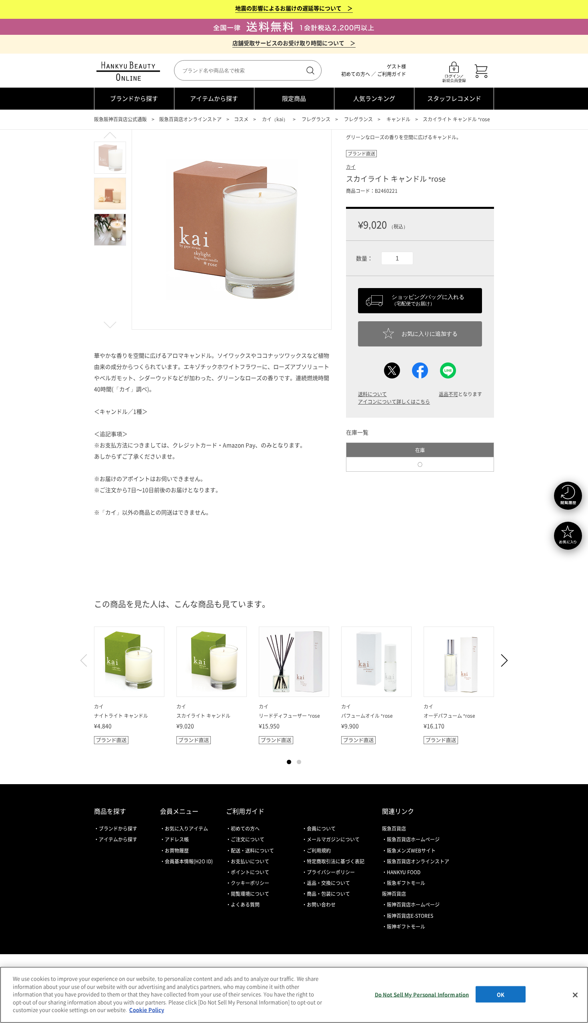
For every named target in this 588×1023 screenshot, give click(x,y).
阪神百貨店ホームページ (413, 904)
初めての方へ (355, 74)
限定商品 (294, 98)
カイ (351, 166)
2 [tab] (299, 762)
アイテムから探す (214, 98)
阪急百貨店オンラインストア (190, 119)
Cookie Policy (146, 1009)
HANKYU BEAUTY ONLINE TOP (130, 71)
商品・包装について (328, 893)
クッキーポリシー (250, 883)
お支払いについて (250, 861)
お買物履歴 (177, 850)
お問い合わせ (321, 904)
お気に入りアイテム (186, 828)
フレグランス (316, 119)
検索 (310, 70)
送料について (372, 394)
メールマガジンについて (333, 839)
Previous (87, 661)
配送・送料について (252, 850)
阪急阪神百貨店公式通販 (120, 119)
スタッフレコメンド (454, 98)
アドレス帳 (177, 839)
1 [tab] (289, 762)
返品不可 (448, 394)
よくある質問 (245, 904)
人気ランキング (374, 98)
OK (500, 994)
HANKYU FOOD (403, 872)
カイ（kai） (275, 119)
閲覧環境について (250, 893)
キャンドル (398, 119)
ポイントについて (250, 872)
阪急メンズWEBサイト (411, 850)
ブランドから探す (134, 98)
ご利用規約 (319, 850)
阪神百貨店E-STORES (410, 915)
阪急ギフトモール (406, 883)
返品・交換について (328, 883)
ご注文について (247, 839)
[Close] (575, 995)
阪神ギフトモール (406, 926)
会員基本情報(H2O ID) (189, 861)
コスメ (241, 119)
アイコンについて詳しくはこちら (394, 401)
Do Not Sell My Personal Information (422, 994)
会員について (321, 828)
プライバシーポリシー (331, 872)
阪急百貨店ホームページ (413, 839)
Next (501, 661)
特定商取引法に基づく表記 (335, 861)
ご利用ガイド (391, 74)
